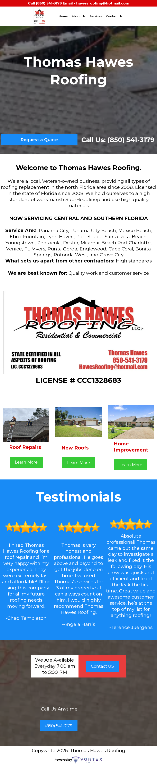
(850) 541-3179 (49, 3)
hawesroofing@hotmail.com (102, 3)
